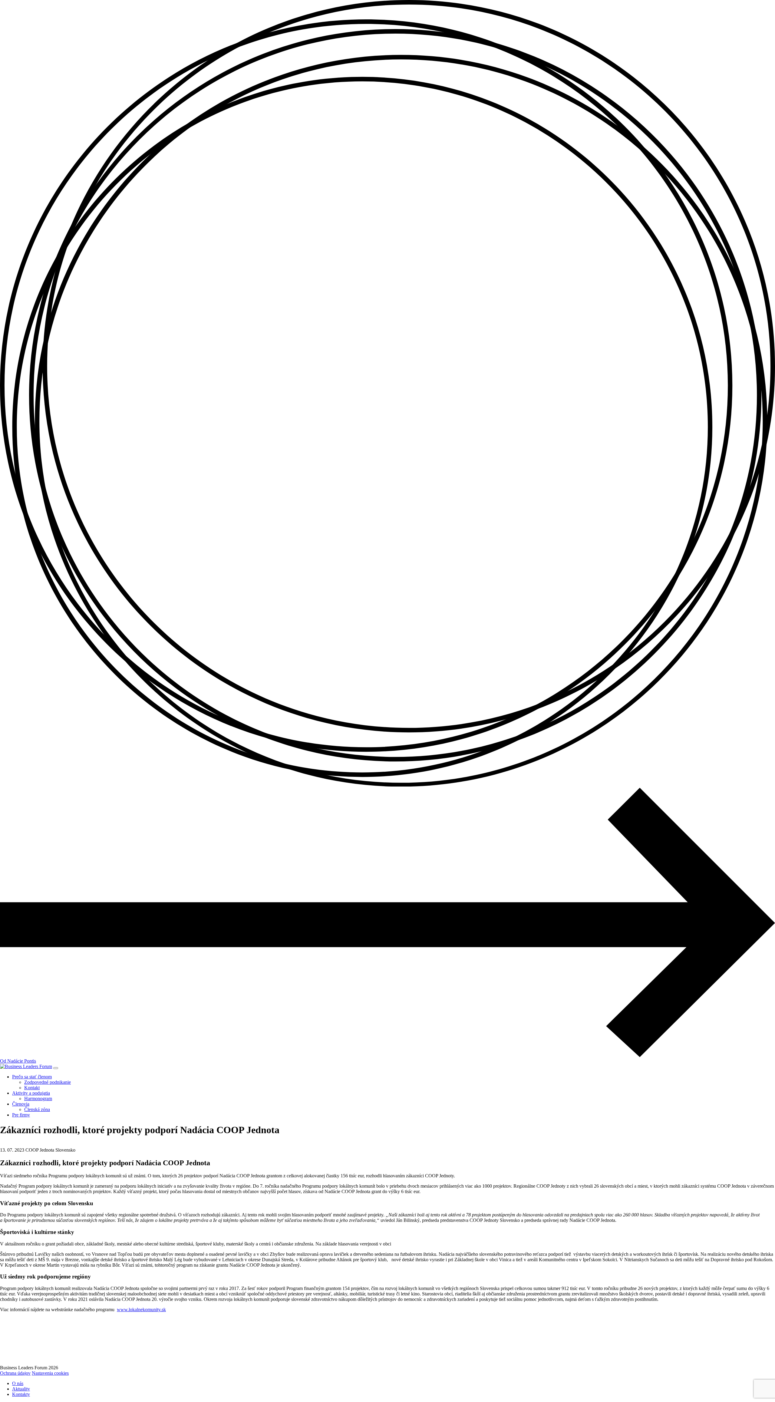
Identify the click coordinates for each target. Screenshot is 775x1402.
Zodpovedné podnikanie (47, 1082)
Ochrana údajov (15, 1373)
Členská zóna (37, 1109)
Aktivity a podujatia (31, 1093)
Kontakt (32, 1087)
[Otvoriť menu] (55, 1068)
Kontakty (21, 1394)
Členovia (20, 1104)
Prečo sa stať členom (32, 1076)
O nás (17, 1383)
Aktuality (21, 1388)
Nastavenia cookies (50, 1373)
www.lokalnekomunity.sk (141, 1309)
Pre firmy (21, 1114)
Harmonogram (38, 1098)
